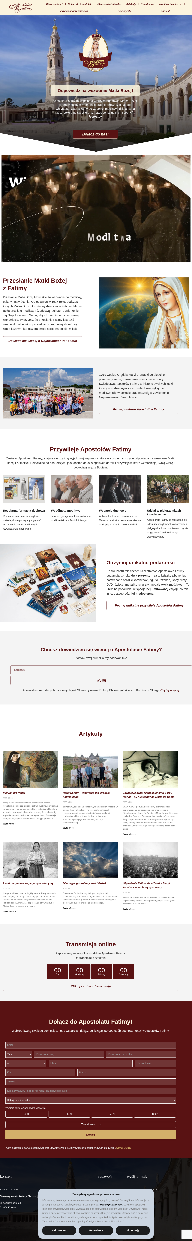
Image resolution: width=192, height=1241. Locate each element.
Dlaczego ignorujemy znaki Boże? (84, 883)
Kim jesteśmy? (54, 4)
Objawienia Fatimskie (109, 4)
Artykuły (131, 4)
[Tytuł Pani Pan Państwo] (18, 1054)
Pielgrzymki (124, 11)
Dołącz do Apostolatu (80, 4)
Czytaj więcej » (9, 824)
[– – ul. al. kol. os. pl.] (25, 1063)
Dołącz (90, 1134)
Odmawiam (59, 1230)
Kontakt (165, 11)
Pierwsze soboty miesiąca (73, 11)
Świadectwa (147, 4)
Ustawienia (96, 1230)
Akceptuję (132, 1230)
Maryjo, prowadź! (14, 792)
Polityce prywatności (110, 1204)
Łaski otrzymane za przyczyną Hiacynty (28, 883)
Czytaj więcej (169, 690)
